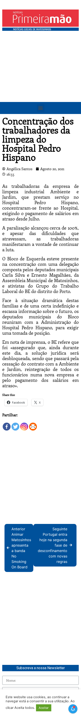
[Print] (33, 424)
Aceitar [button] (44, 708)
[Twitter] (15, 424)
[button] (40, 108)
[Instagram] (24, 424)
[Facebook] (7, 424)
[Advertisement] (40, 76)
